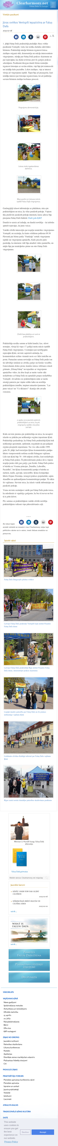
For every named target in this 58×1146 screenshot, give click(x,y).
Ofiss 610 (7, 1028)
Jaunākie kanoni (18, 885)
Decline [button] (25, 1132)
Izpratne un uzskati (11, 1086)
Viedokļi (7, 1093)
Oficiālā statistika (11, 1012)
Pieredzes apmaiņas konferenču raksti (19, 1080)
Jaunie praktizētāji (11, 1089)
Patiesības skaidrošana (13, 1044)
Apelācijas (8, 1054)
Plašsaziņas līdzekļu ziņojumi (15, 1060)
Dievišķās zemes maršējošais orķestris (19, 1057)
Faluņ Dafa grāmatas (20, 871)
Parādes (7, 1051)
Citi (5, 1063)
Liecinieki (7, 1099)
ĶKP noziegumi (10, 1031)
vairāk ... (14, 911)
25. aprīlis (7, 1015)
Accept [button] (43, 1132)
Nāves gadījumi (10, 1002)
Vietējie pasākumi (11, 14)
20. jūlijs (7, 1018)
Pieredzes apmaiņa (11, 1083)
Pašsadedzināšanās (11, 1021)
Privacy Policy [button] (11, 1142)
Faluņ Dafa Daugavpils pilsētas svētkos (19, 579)
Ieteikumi (7, 1096)
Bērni (6, 1025)
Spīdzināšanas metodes (13, 1005)
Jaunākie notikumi (11, 1041)
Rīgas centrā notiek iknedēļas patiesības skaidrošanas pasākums (28, 800)
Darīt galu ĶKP (34, 217)
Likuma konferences (12, 1047)
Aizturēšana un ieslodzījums (15, 1009)
